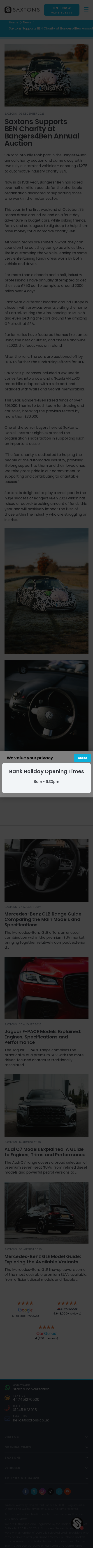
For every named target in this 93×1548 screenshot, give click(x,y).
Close (82, 758)
